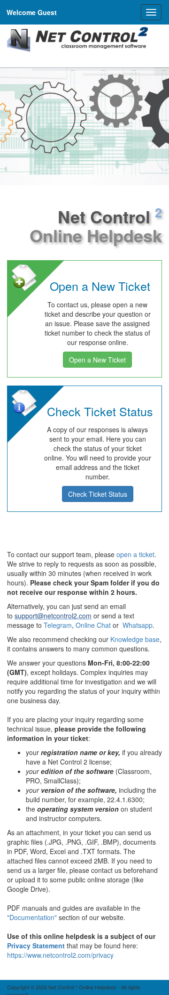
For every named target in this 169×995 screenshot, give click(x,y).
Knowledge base (135, 639)
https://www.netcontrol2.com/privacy (60, 955)
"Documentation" (32, 917)
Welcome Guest (32, 12)
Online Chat (93, 625)
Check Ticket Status (97, 494)
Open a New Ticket (97, 359)
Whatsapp (138, 625)
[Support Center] (77, 39)
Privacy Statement (36, 945)
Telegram (58, 625)
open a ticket (135, 554)
